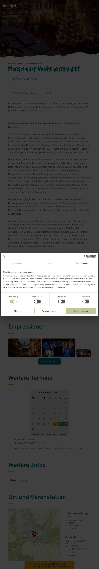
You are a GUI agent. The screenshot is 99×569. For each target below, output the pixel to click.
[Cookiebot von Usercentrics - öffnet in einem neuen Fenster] (85, 256)
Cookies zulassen (81, 311)
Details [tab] (50, 263)
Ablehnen (18, 311)
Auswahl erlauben (49, 311)
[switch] (37, 301)
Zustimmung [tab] (17, 263)
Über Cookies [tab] (82, 263)
